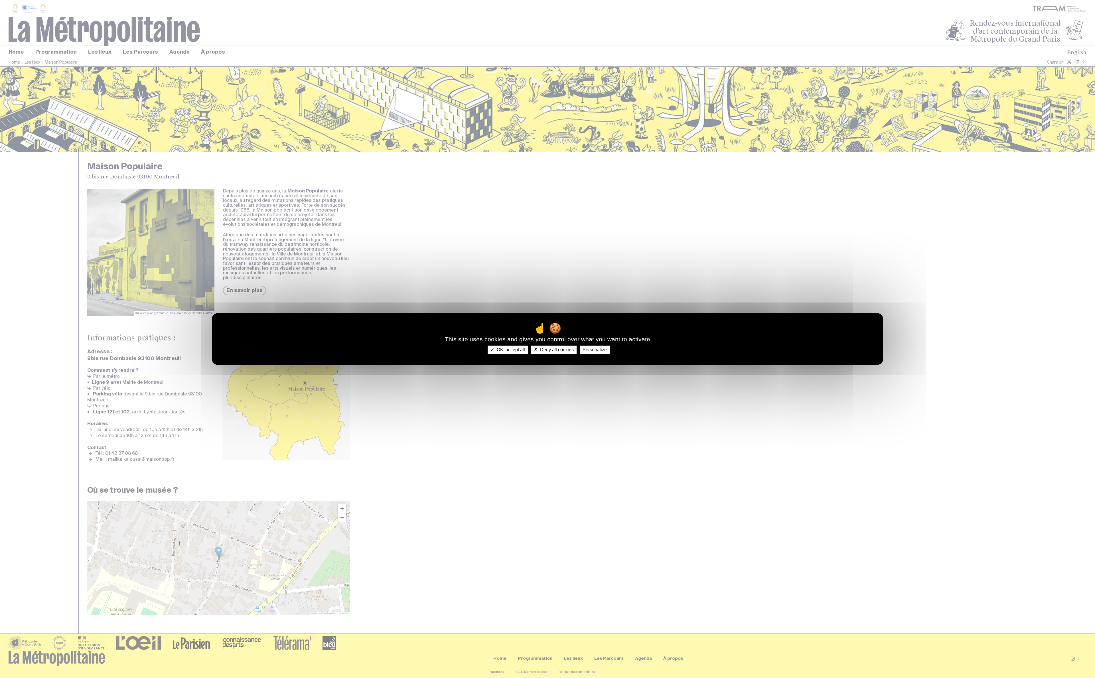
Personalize (595, 349)
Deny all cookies (556, 349)
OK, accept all (510, 349)
